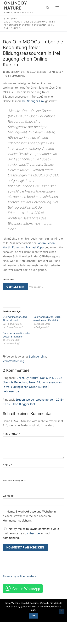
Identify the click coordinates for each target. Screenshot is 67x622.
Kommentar (12, 434)
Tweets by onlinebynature (19, 576)
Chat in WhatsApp (26, 588)
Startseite (10, 18)
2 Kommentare (16, 76)
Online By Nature (15, 6)
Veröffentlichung (13, 361)
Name (7, 464)
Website (8, 496)
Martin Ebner (11, 247)
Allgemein (57, 72)
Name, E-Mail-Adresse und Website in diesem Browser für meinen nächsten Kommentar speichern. (29, 516)
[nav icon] (57, 7)
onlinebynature (15, 72)
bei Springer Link (33, 101)
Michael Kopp (35, 247)
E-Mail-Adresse (14, 480)
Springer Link (37, 356)
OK (33, 615)
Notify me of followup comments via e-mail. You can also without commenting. (31, 533)
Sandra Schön (46, 243)
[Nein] (61, 612)
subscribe (33, 533)
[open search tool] (47, 7)
